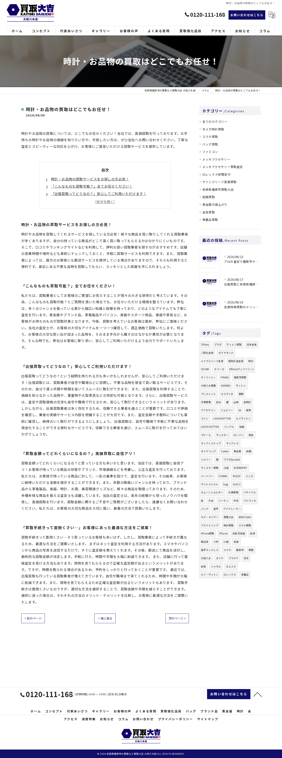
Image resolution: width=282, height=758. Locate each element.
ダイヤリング (208, 451)
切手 (246, 558)
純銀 (248, 451)
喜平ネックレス (209, 550)
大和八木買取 (208, 385)
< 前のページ (33, 618)
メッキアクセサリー (216, 159)
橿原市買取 (240, 377)
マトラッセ (250, 500)
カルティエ (227, 394)
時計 (250, 361)
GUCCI (237, 484)
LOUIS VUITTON (210, 426)
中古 (235, 500)
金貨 (203, 566)
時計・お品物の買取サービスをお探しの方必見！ (90, 178)
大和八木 (206, 558)
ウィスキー (222, 435)
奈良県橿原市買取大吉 (218, 189)
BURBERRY (240, 467)
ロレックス (230, 574)
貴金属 (237, 451)
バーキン (223, 500)
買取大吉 (229, 517)
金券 (252, 533)
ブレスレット (208, 394)
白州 (218, 402)
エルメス (231, 566)
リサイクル (249, 492)
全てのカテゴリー (214, 121)
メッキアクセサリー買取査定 (222, 167)
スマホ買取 (210, 136)
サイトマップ (207, 719)
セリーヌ (219, 369)
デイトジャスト (209, 484)
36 (239, 410)
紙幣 (248, 410)
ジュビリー (227, 410)
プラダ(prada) (231, 459)
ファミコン (210, 151)
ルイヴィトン (243, 418)
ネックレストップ (211, 443)
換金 (251, 435)
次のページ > (177, 618)
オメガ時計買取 (213, 129)
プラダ (218, 344)
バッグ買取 (210, 144)
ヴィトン (241, 385)
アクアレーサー (232, 508)
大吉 (210, 500)
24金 (226, 541)
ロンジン (238, 435)
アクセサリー (208, 410)
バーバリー (207, 476)
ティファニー (208, 377)
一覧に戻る (105, 618)
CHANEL (223, 476)
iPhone (223, 533)
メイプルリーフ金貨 (212, 361)
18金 (226, 467)
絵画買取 (208, 197)
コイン (205, 418)
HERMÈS (226, 385)
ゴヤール (206, 435)
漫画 (240, 394)
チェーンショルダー (212, 492)
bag (225, 484)
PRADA (225, 377)
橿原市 (240, 550)
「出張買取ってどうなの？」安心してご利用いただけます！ (99, 193)
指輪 (241, 426)
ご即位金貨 (207, 352)
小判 (215, 541)
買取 (251, 550)
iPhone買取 (207, 533)
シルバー (206, 459)
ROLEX (237, 476)
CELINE (205, 369)
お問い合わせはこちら (246, 15)
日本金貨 (252, 344)
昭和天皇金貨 (235, 361)
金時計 (247, 402)
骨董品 (245, 574)
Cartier (225, 451)
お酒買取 (233, 492)
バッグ (205, 508)
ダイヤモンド (225, 352)
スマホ (227, 550)
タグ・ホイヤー (209, 517)
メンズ (249, 476)
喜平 (215, 508)
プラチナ (234, 558)
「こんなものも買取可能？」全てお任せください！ (92, 186)
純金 (236, 541)
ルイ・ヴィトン (209, 574)
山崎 (235, 402)
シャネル (216, 566)
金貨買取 (208, 212)
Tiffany (205, 344)
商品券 (205, 541)
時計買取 (229, 525)
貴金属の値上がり (214, 204)
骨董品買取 (210, 219)
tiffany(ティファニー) (241, 369)
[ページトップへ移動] (258, 694)
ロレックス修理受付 (216, 174)
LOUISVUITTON (222, 418)
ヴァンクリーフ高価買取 (219, 182)
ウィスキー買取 (209, 467)
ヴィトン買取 (234, 344)
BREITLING (245, 517)
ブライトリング (209, 525)
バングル (229, 426)
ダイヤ (220, 558)
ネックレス (232, 443)
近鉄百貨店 (238, 533)
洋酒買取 (206, 402)
